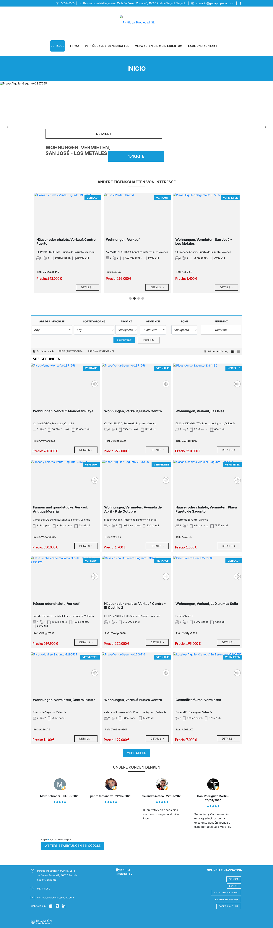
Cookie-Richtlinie (228, 906)
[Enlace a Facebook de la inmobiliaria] (241, 3)
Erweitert (124, 340)
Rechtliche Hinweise (226, 899)
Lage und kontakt (202, 45)
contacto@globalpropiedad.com (55, 897)
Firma (74, 45)
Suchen (148, 340)
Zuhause (57, 45)
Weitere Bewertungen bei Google (73, 845)
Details (86, 287)
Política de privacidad (226, 892)
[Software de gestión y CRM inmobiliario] (41, 921)
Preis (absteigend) (70, 351)
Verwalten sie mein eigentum (159, 45)
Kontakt (233, 886)
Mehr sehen (136, 753)
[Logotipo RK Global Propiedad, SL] (133, 21)
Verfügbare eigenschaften (107, 45)
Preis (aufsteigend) (101, 351)
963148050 (43, 888)
